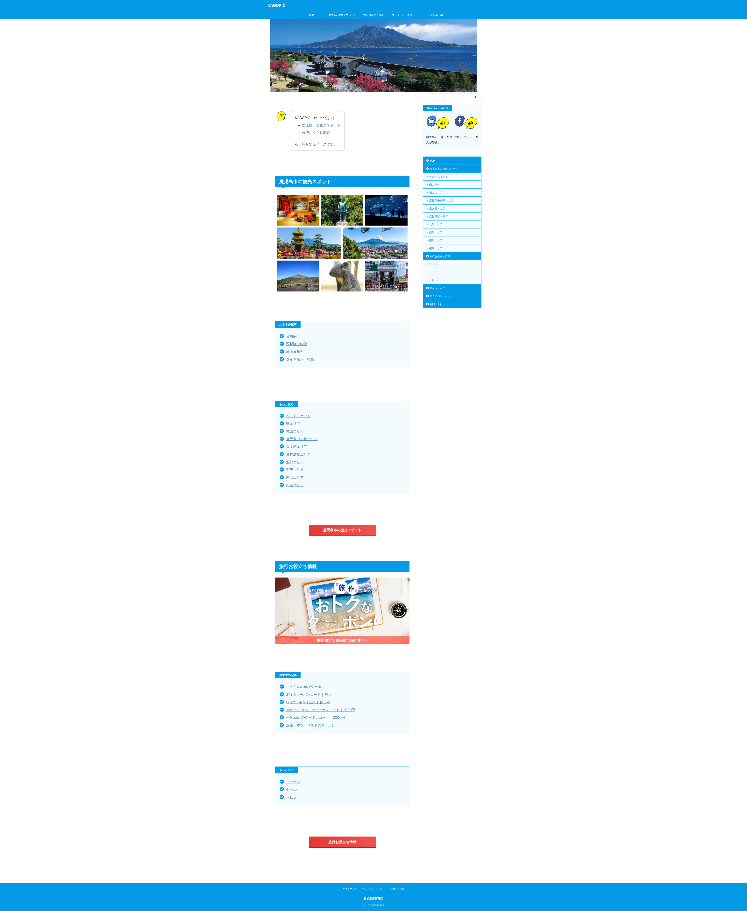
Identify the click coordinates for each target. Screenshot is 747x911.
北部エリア (295, 462)
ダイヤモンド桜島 (300, 359)
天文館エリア (296, 447)
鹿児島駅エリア (298, 454)
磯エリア (293, 424)
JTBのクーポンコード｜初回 (308, 694)
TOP (311, 15)
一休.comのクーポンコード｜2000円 (315, 717)
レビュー (293, 797)
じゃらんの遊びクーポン (305, 687)
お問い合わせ (435, 15)
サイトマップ (437, 288)
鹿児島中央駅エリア (302, 439)
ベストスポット (298, 416)
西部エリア (295, 470)
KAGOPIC (276, 5)
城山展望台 (295, 352)
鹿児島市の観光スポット (342, 15)
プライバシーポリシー (404, 15)
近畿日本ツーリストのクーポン (310, 725)
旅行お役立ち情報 (373, 15)
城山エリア (295, 431)
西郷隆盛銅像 (296, 344)
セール (291, 789)
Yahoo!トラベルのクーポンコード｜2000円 (320, 710)
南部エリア (295, 477)
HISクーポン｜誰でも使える (308, 702)
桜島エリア (295, 485)
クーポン (293, 782)
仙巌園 (291, 336)
